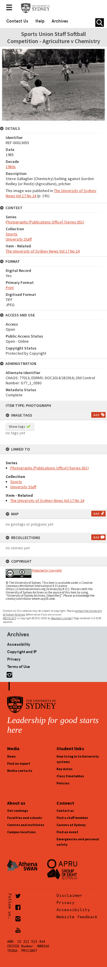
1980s (11, 166)
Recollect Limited (61, 618)
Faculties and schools (24, 817)
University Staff (23, 486)
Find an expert (18, 763)
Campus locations (21, 832)
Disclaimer (69, 895)
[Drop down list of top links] (11, 8)
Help (40, 21)
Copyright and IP (22, 652)
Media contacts (19, 770)
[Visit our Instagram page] (8, 674)
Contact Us (17, 21)
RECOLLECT (9, 618)
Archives (60, 21)
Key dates (64, 769)
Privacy (14, 659)
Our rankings (17, 810)
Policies (62, 783)
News (11, 756)
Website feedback (77, 917)
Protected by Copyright (47, 570)
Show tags (17, 426)
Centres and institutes (25, 825)
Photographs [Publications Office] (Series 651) (49, 468)
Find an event (67, 832)
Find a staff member (72, 817)
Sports (16, 481)
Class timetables (70, 776)
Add (96, 415)
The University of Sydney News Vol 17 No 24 (47, 500)
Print (10, 287)
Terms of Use (18, 666)
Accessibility (18, 644)
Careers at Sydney (71, 825)
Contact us (65, 810)
